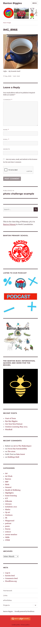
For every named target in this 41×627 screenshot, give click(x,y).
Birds (7, 484)
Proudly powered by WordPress (24, 611)
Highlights (9, 493)
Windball (8, 430)
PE (6, 518)
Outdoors (9, 515)
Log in (7, 573)
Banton (8, 479)
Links (5, 595)
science (8, 532)
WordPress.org (11, 581)
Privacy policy (25, 625)
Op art (7, 512)
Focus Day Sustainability (17, 449)
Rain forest (20, 454)
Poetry (7, 529)
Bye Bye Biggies (11, 421)
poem (7, 526)
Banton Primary (9, 224)
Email (6, 139)
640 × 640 (16, 76)
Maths (7, 509)
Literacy (8, 504)
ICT (6, 498)
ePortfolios (7, 600)
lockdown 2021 (11, 507)
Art (6, 473)
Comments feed (11, 578)
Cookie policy (16, 625)
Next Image (7, 22)
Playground (9, 521)
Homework (7, 591)
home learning (11, 496)
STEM (7, 540)
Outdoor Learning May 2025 (16, 427)
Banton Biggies (12, 3)
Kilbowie (8, 501)
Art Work (8, 476)
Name (6, 130)
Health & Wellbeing (12, 490)
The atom (11, 451)
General (8, 487)
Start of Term (10, 418)
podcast (8, 523)
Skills (7, 537)
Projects (6, 605)
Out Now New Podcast (13, 424)
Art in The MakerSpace (22, 446)
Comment (7, 100)
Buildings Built (13, 457)
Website (6, 149)
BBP (6, 482)
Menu (34, 3)
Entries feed (10, 576)
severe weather (11, 535)
